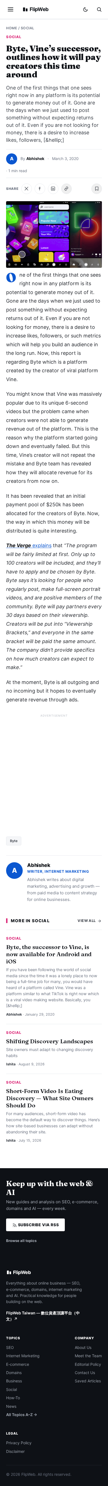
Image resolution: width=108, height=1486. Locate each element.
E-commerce (17, 1364)
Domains (14, 1372)
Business (14, 1380)
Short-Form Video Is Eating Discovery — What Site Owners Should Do (49, 1098)
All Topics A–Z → (21, 1414)
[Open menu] (10, 9)
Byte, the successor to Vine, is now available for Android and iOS (49, 954)
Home (11, 28)
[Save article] (96, 189)
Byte (13, 841)
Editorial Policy (88, 1364)
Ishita (11, 1064)
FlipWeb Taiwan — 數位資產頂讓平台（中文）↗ (43, 1316)
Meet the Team (88, 1355)
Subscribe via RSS (38, 1224)
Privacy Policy (19, 1442)
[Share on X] (26, 189)
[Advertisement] (54, 773)
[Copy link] (66, 189)
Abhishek (35, 158)
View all (87, 920)
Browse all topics (21, 1240)
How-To (13, 1397)
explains (29, 545)
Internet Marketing (23, 1355)
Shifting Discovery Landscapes (49, 1041)
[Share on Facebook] (40, 189)
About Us (83, 1347)
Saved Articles (88, 1380)
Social (27, 28)
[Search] (99, 9)
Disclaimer (15, 1451)
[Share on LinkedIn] (53, 189)
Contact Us (85, 1372)
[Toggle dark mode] (85, 9)
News (11, 1406)
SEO (10, 1347)
